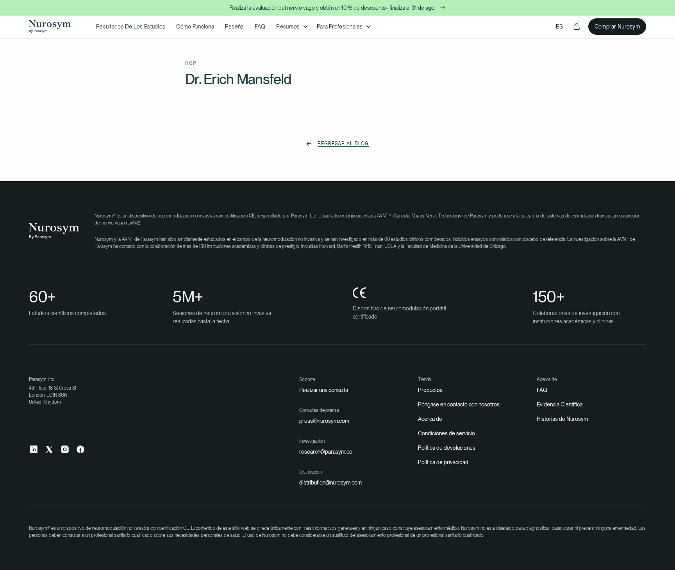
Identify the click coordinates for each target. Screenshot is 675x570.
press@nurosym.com (324, 421)
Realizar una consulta (323, 390)
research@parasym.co (325, 452)
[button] (290, 27)
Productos (430, 390)
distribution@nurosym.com (330, 482)
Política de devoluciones (446, 448)
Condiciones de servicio (446, 433)
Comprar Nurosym (617, 26)
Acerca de (430, 419)
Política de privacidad (443, 462)
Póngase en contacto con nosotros (459, 404)
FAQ (542, 390)
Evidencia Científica (559, 404)
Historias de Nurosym (562, 419)
